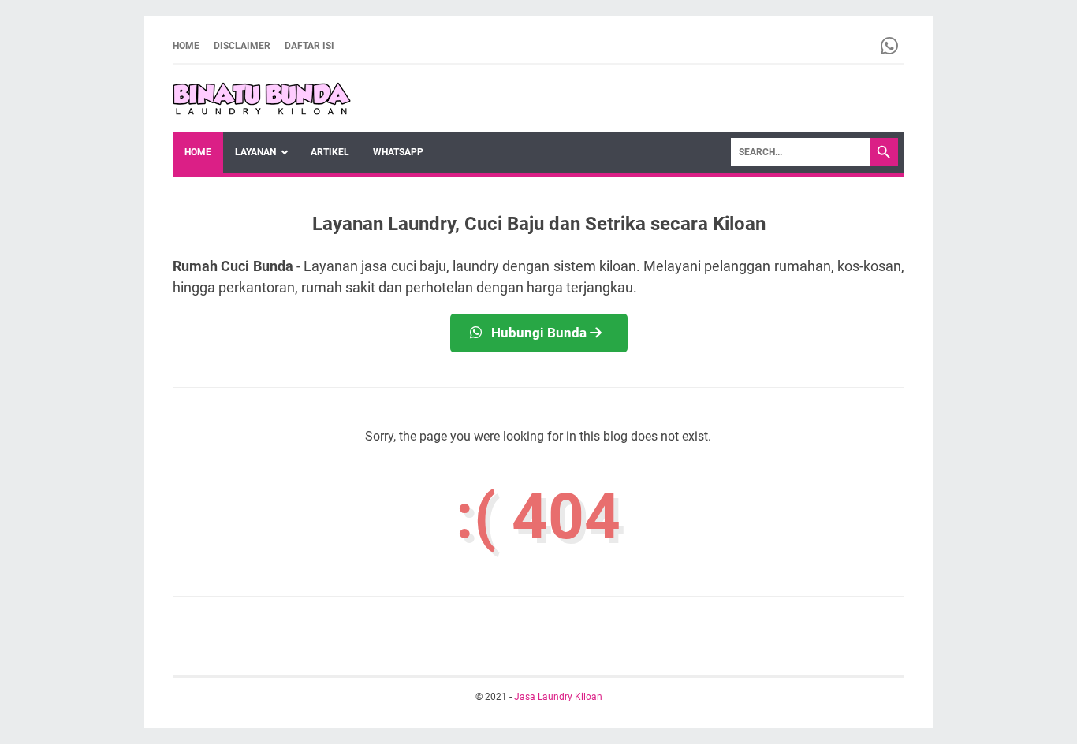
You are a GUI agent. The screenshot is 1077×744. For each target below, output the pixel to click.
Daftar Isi (309, 45)
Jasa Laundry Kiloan (558, 696)
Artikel (330, 152)
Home (186, 45)
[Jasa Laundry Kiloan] (262, 98)
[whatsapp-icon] (890, 45)
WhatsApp (398, 152)
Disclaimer (242, 45)
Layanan (255, 152)
